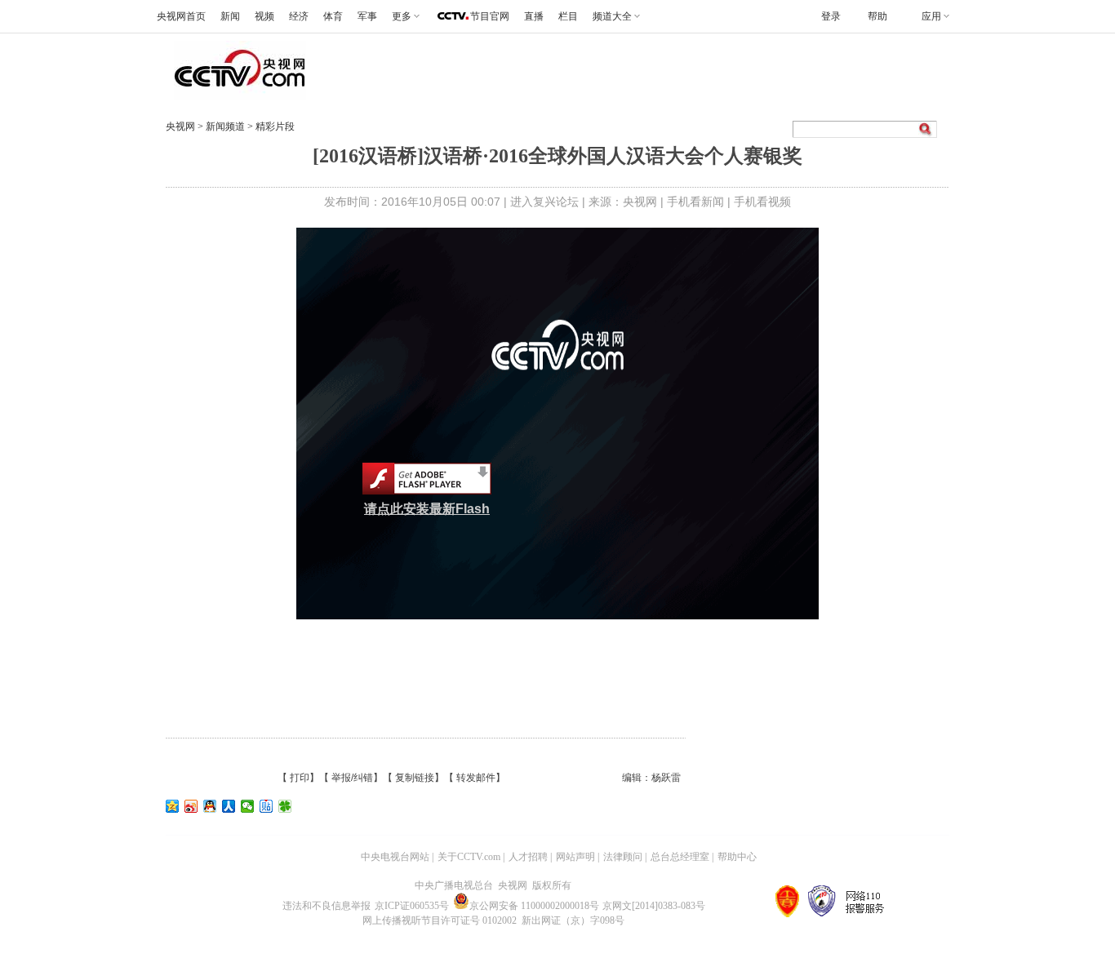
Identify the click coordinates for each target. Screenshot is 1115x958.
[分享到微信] (248, 806)
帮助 (877, 16)
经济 (299, 16)
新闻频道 (226, 126)
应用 (931, 16)
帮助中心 (737, 857)
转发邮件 (475, 777)
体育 (333, 16)
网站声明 (575, 857)
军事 (367, 16)
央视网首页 (181, 16)
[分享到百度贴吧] (266, 806)
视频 (264, 16)
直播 (534, 16)
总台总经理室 (680, 857)
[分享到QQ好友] (210, 806)
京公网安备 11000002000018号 (534, 905)
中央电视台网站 (395, 857)
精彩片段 (275, 126)
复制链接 (414, 777)
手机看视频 (762, 201)
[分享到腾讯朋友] (285, 806)
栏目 (568, 16)
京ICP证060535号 (412, 905)
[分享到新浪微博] (191, 806)
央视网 (180, 126)
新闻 (230, 16)
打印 (299, 777)
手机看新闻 (695, 201)
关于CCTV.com (469, 857)
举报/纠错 (352, 777)
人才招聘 (528, 857)
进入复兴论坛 (544, 201)
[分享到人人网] (229, 806)
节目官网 (489, 16)
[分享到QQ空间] (173, 806)
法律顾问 (622, 857)
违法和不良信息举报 (326, 905)
